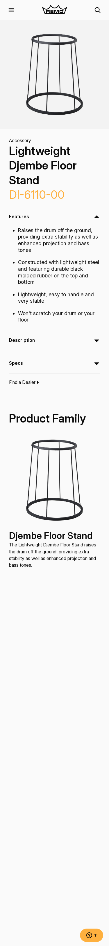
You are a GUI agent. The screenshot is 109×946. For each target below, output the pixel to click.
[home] (54, 10)
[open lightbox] (55, 74)
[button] (11, 10)
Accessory (20, 140)
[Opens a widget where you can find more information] (91, 936)
